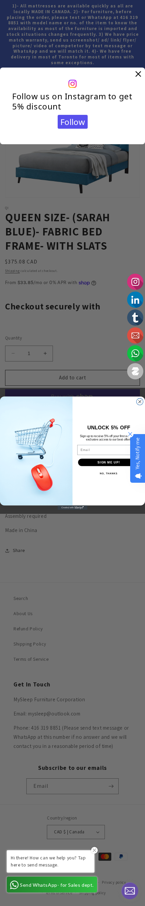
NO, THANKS (108, 473)
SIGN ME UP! (108, 461)
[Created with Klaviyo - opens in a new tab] (72, 507)
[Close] (138, 74)
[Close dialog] (140, 401)
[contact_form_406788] (129, 890)
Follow (72, 121)
